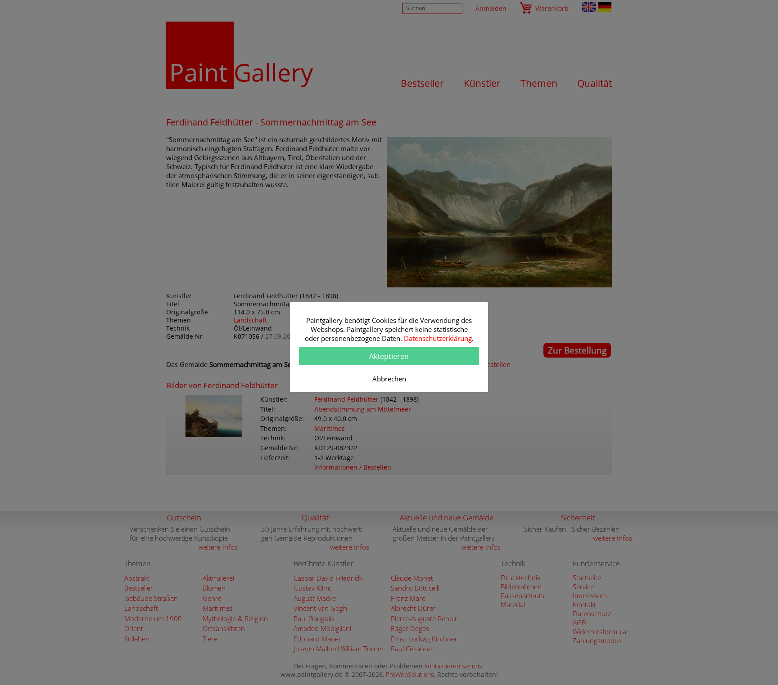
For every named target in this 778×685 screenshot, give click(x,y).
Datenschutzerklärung (438, 338)
